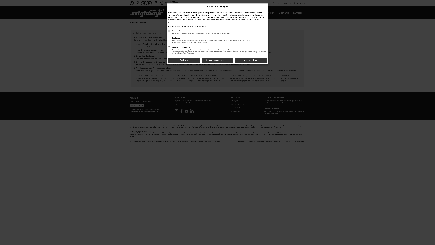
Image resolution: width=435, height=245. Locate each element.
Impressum (172, 23)
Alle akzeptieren (250, 60)
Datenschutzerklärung (238, 19)
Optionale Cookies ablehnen (217, 60)
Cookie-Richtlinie (253, 19)
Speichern (184, 60)
